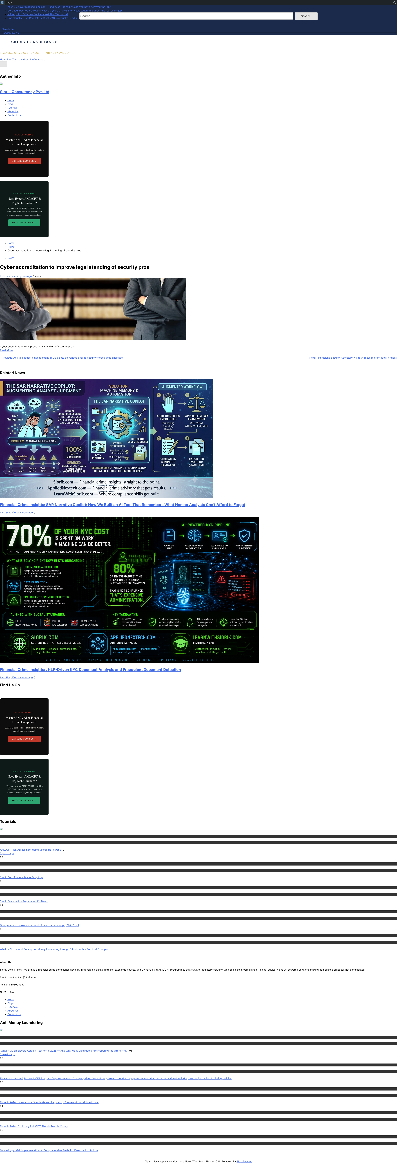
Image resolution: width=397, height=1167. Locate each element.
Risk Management (9, 836)
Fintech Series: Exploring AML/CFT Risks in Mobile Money (34, 1126)
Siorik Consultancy (34, 42)
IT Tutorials (5, 912)
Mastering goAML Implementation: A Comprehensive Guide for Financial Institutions (49, 1150)
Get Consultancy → (24, 222)
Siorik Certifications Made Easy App (21, 877)
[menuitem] (2, 2)
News (10, 257)
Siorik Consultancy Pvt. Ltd (24, 92)
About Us (27, 59)
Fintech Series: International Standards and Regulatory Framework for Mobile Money (49, 1102)
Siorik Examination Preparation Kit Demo (24, 901)
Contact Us (40, 59)
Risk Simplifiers (9, 276)
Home (3, 59)
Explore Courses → (24, 161)
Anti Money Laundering (11, 1037)
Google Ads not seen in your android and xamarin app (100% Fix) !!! (39, 925)
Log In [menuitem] (9, 2)
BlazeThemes (244, 1161)
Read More (6, 350)
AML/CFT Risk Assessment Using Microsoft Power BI (31, 849)
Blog (9, 59)
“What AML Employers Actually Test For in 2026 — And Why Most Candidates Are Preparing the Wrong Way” (64, 1050)
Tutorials (17, 59)
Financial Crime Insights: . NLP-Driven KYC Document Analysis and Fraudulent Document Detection (90, 669)
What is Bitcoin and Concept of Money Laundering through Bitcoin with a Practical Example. (54, 949)
